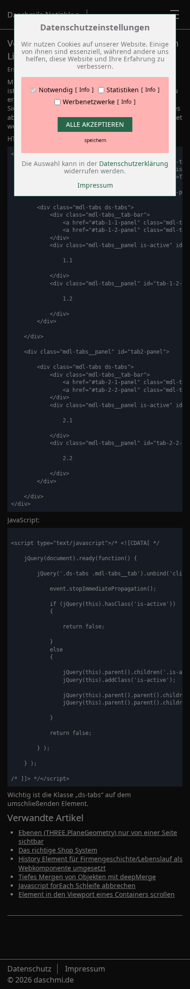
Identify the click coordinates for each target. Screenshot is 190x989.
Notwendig (56, 90)
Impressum (95, 185)
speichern (95, 140)
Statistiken (123, 90)
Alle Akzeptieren (95, 124)
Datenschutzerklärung (133, 163)
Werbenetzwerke (89, 102)
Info (84, 90)
